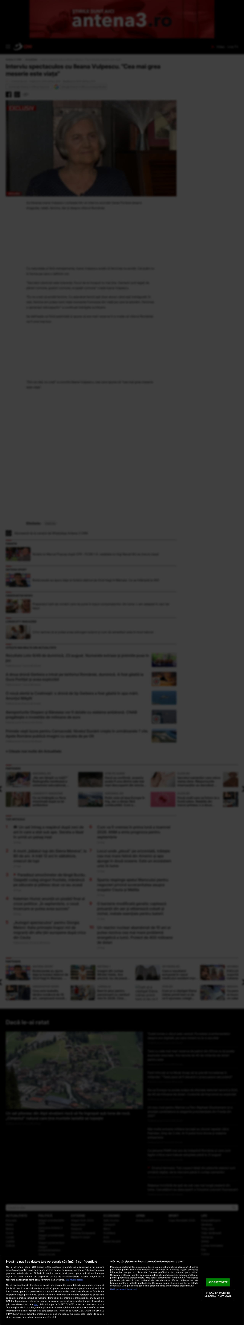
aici (36, 1304)
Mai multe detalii (74, 1279)
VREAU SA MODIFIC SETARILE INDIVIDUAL (218, 1294)
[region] (122, 1290)
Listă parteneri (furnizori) (123, 1289)
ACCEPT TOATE (218, 1282)
